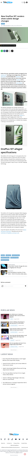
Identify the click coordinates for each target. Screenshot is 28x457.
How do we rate (24, 447)
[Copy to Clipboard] (12, 51)
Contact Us (9, 443)
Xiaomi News (13, 325)
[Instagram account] (8, 439)
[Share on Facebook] (4, 51)
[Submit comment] (25, 286)
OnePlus (2, 23)
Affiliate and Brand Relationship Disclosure (10, 447)
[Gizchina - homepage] (8, 2)
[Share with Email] (10, 51)
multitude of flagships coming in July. (10, 233)
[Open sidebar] (1, 2)
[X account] (1, 439)
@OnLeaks (3, 76)
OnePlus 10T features (5, 257)
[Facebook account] (5, 439)
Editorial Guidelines (15, 445)
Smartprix (18, 76)
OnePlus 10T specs (15, 255)
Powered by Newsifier (14, 455)
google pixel (14, 346)
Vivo (11, 319)
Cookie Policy (24, 443)
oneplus (2, 255)
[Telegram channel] (27, 439)
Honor (12, 340)
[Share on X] (7, 51)
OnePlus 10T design (14, 257)
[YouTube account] (16, 439)
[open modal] (26, 2)
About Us (3, 443)
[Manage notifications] (25, 454)
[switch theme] (24, 2)
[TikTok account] (12, 439)
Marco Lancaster (7, 25)
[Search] (22, 2)
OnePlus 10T (4, 75)
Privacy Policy (16, 443)
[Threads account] (23, 439)
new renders (19, 83)
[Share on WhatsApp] (2, 51)
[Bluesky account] (19, 439)
